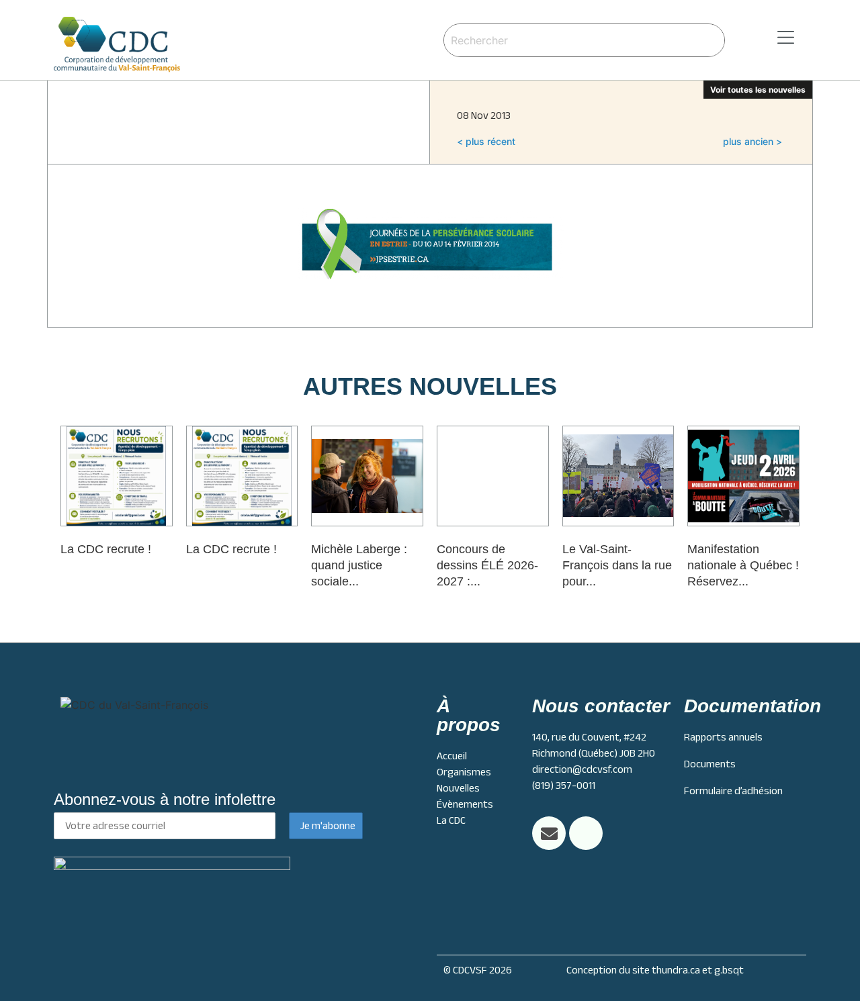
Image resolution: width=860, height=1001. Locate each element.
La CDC (451, 820)
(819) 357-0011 (563, 785)
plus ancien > (752, 141)
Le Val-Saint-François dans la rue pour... (617, 565)
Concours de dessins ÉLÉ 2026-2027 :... (487, 565)
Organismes (464, 772)
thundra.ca (676, 970)
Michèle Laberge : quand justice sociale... (359, 565)
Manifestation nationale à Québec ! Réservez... (743, 565)
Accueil (452, 756)
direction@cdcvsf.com (582, 769)
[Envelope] (549, 833)
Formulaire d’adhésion (733, 791)
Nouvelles (458, 788)
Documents (710, 764)
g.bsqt (729, 970)
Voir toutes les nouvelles (758, 90)
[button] (768, 37)
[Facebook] (586, 833)
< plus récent (486, 141)
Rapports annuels (723, 737)
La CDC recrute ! (105, 549)
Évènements (465, 804)
